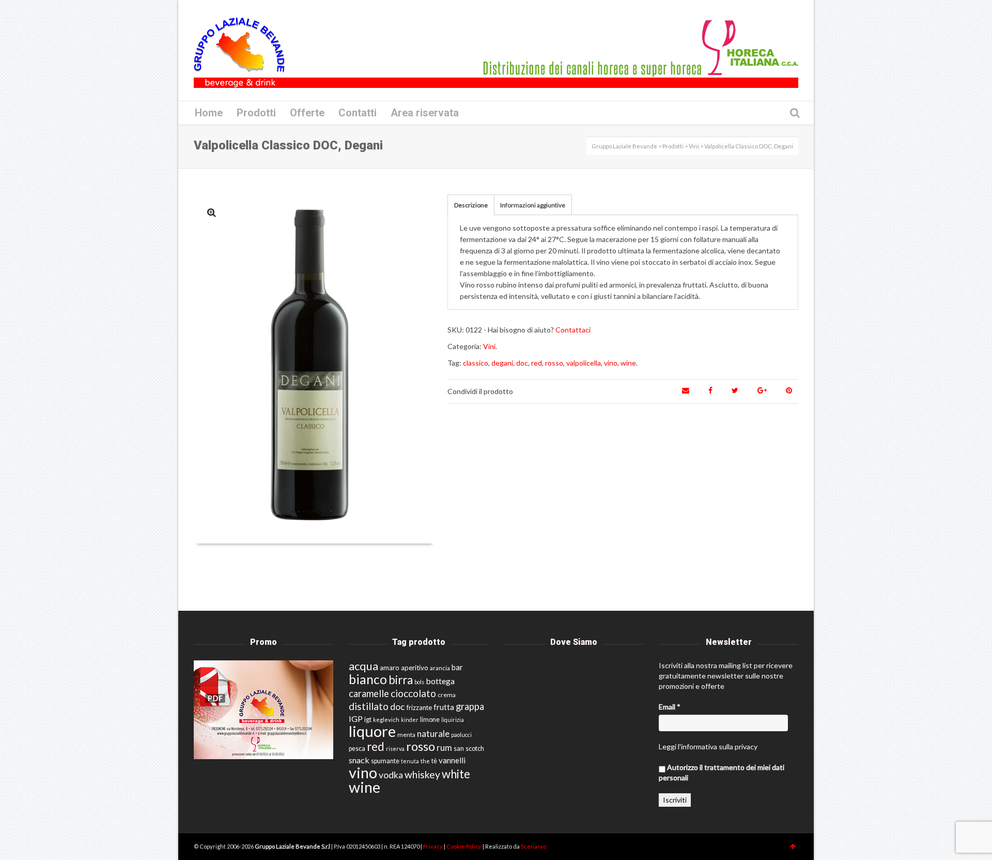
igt (367, 719)
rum (444, 747)
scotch (475, 748)
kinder (410, 719)
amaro (389, 667)
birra (401, 680)
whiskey (422, 774)
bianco (368, 679)
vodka (391, 775)
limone (430, 719)
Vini (489, 346)
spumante (385, 761)
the (425, 761)
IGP (356, 718)
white (456, 774)
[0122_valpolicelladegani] (211, 212)
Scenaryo (533, 846)
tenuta (410, 761)
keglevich (386, 719)
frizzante (419, 707)
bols (419, 681)
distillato (369, 706)
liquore (372, 731)
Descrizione (471, 205)
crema (447, 695)
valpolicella (583, 362)
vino (610, 362)
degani (502, 362)
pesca (357, 748)
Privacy (433, 846)
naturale (433, 733)
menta (406, 734)
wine (628, 362)
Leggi (667, 746)
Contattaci (573, 329)
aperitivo (414, 667)
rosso (554, 362)
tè (434, 761)
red (536, 362)
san (459, 748)
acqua (363, 666)
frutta (443, 707)
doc (522, 362)
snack (359, 760)
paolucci (461, 734)
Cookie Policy (464, 846)
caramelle (369, 693)
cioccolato (413, 693)
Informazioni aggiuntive (532, 205)
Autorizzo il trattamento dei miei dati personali (721, 772)
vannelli (452, 760)
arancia (440, 668)
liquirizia (452, 719)
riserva (395, 748)
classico (475, 362)
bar (457, 667)
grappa (470, 706)
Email (669, 706)
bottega (440, 681)
